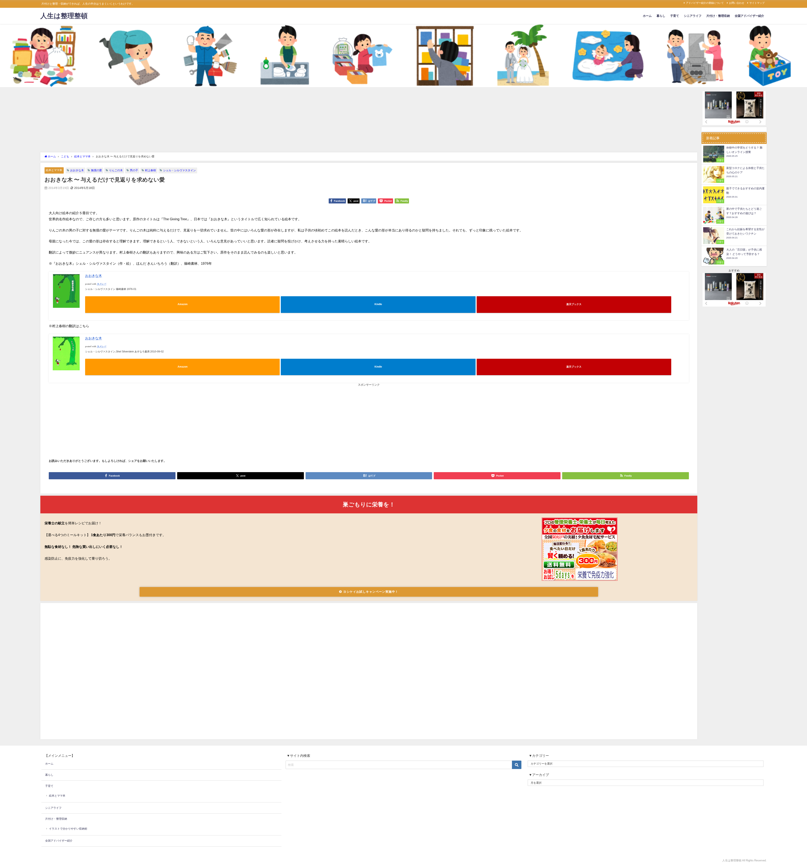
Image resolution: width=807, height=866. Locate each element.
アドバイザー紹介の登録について (705, 3)
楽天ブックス (574, 304)
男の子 (134, 170)
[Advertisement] (369, 120)
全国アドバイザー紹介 (749, 15)
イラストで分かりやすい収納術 (68, 828)
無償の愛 (96, 170)
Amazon (182, 304)
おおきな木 (77, 170)
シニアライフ (693, 15)
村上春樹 (150, 170)
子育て (674, 15)
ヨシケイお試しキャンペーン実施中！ (370, 591)
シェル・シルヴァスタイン (179, 170)
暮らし (661, 15)
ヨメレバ (101, 284)
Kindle (378, 304)
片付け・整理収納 (718, 15)
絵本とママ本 (54, 170)
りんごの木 (116, 170)
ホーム (647, 15)
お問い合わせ (736, 3)
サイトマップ (757, 3)
